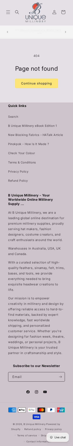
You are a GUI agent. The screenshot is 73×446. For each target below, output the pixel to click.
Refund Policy (18, 180)
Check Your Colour (21, 153)
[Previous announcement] (7, 32)
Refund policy (32, 429)
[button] (8, 12)
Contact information (38, 441)
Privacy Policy (18, 171)
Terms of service (27, 435)
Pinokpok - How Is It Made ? (28, 144)
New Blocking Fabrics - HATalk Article (35, 135)
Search (13, 116)
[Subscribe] (60, 377)
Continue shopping (36, 83)
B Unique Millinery (35, 424)
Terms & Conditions (22, 162)
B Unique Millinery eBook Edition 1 (32, 125)
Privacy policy (53, 429)
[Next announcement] (65, 32)
